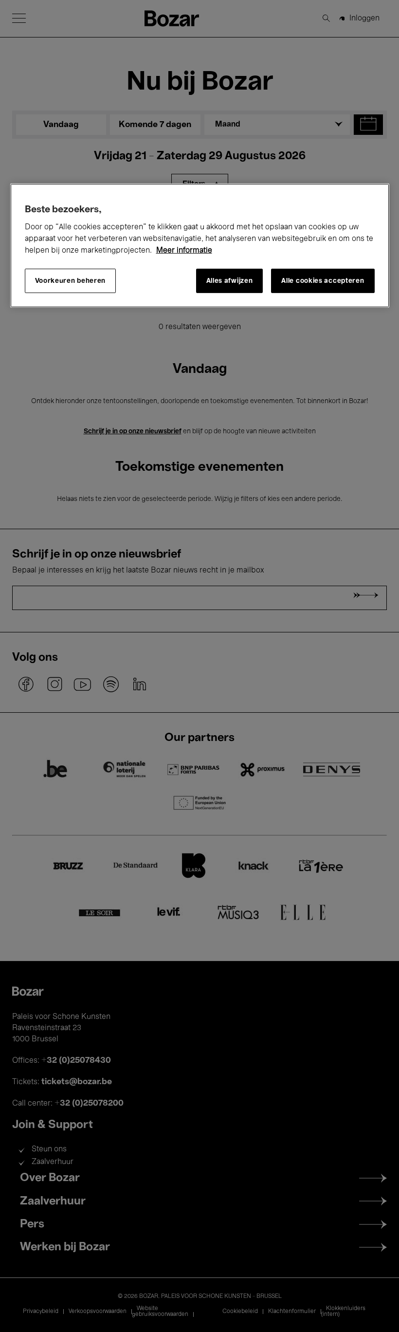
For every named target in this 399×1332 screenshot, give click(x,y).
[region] (199, 246)
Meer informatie (184, 250)
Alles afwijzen (229, 281)
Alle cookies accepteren (322, 281)
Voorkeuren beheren (70, 281)
